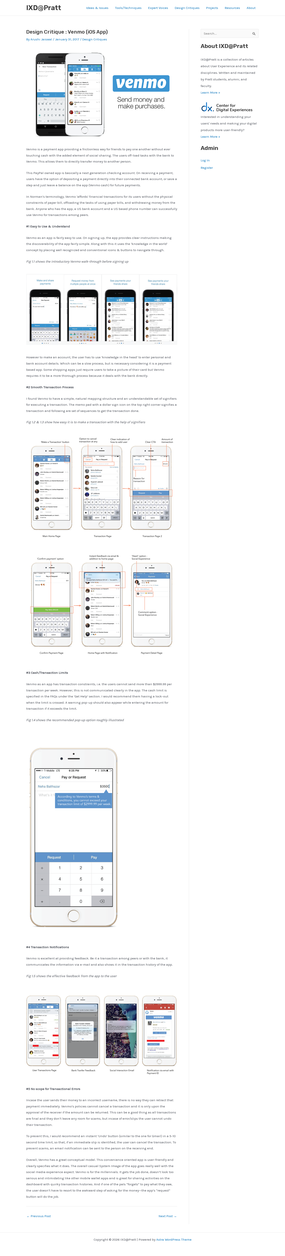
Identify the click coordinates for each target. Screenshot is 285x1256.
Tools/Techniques (128, 8)
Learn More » (210, 92)
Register (207, 168)
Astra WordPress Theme (174, 1239)
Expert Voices (158, 8)
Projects (212, 8)
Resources (232, 8)
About (251, 8)
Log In (205, 160)
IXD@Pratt (43, 8)
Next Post (168, 1216)
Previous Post (39, 1216)
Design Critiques (187, 8)
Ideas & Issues (97, 8)
